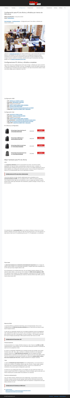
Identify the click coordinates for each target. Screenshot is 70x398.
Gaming (55, 7)
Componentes (30, 7)
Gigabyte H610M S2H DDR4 (19, 115)
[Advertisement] (24, 79)
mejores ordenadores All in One (18, 59)
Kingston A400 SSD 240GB (16, 106)
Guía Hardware (7, 21)
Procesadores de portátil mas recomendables (14, 391)
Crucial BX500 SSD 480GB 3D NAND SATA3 (26, 120)
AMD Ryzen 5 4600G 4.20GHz (17, 100)
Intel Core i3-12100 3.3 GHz (16, 114)
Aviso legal (56, 396)
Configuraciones (22, 7)
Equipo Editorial (62, 396)
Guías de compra (40, 7)
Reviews (6, 7)
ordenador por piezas (14, 53)
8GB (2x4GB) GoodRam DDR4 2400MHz (19, 105)
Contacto (51, 396)
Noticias (60, 7)
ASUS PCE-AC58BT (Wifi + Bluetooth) (22, 109)
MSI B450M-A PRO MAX (18, 102)
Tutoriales (13, 7)
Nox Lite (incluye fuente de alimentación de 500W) (22, 107)
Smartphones (49, 7)
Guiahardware (11, 18)
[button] (64, 8)
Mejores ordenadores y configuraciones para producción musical (18, 390)
